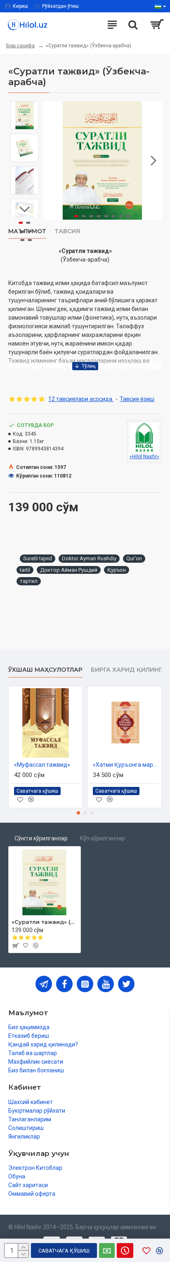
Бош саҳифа (20, 46)
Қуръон (116, 570)
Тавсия (67, 231)
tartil (25, 570)
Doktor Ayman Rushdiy (89, 558)
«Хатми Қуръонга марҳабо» (126, 764)
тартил (29, 581)
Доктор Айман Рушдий (68, 570)
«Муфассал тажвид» (42, 764)
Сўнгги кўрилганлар (41, 838)
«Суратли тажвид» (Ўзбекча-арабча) (45, 922)
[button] (51, 160)
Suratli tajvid (37, 558)
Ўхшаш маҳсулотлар (45, 669)
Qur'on (134, 558)
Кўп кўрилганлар (102, 838)
